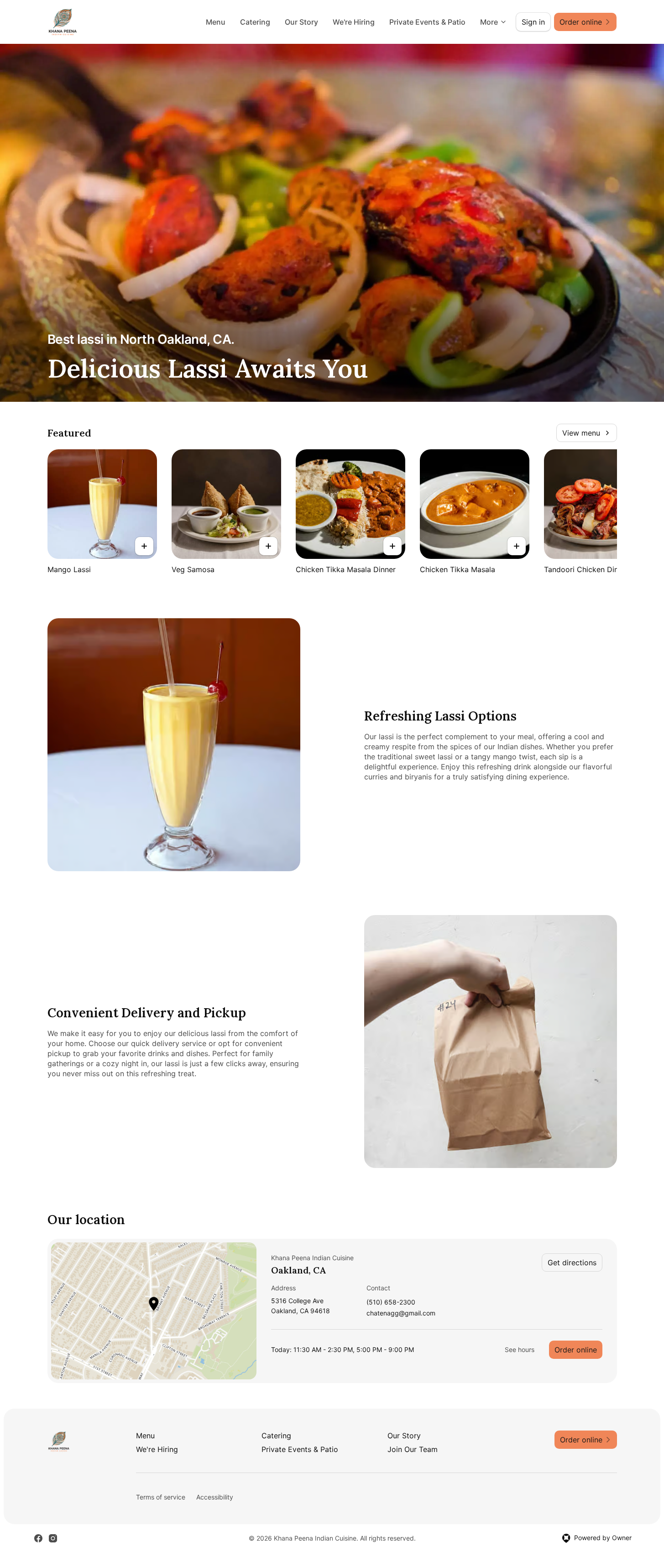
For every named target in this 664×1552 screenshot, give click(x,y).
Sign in (533, 21)
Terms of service (160, 1497)
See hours (519, 1349)
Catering (255, 21)
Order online (575, 1349)
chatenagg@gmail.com (400, 1313)
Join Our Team (412, 1449)
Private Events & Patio (427, 21)
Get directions (572, 1262)
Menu (215, 21)
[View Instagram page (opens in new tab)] (52, 1538)
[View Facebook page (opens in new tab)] (38, 1538)
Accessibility (214, 1497)
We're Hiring (354, 21)
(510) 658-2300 (390, 1302)
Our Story (301, 21)
